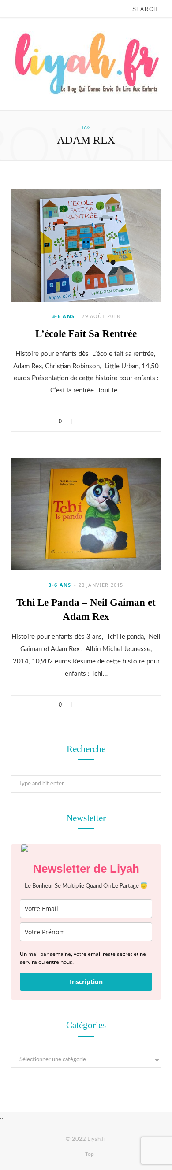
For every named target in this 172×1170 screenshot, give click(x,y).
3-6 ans (63, 316)
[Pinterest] (107, 421)
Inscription (86, 981)
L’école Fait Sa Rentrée (86, 333)
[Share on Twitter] (95, 421)
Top (89, 1154)
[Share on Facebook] (84, 421)
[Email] (118, 421)
